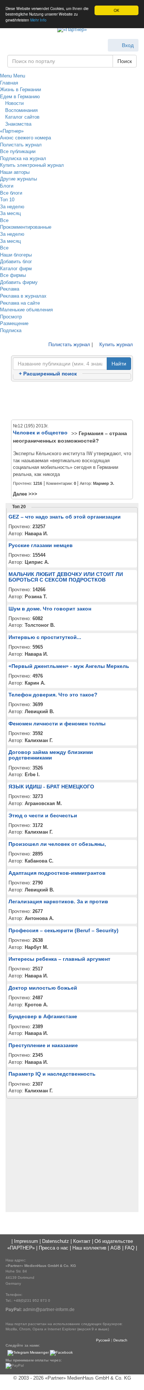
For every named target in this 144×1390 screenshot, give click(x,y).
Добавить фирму (19, 282)
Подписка (10, 330)
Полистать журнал (21, 145)
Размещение (14, 323)
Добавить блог (16, 261)
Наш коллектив (89, 1248)
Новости (14, 103)
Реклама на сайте (20, 303)
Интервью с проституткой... (44, 637)
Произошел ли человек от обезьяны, (57, 844)
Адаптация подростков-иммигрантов (57, 873)
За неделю (12, 206)
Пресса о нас (53, 1248)
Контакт (81, 1241)
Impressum (26, 1241)
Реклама (9, 289)
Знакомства (17, 124)
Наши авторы (15, 172)
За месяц (10, 213)
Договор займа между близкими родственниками (50, 755)
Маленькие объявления (26, 309)
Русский (103, 1340)
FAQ (129, 1248)
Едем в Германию (20, 96)
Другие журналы (18, 179)
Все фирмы (13, 275)
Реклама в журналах (23, 296)
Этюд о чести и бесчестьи (42, 815)
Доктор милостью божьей (42, 988)
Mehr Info (38, 20)
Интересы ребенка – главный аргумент (59, 959)
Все (4, 220)
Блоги (6, 186)
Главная (9, 83)
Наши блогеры (16, 255)
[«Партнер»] (72, 30)
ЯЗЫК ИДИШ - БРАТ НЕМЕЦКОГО (51, 787)
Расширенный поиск (48, 374)
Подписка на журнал (23, 158)
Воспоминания (21, 110)
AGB (115, 1248)
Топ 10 (7, 199)
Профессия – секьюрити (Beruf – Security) (63, 930)
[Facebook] (61, 1353)
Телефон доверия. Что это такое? (52, 695)
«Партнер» (12, 131)
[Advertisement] (72, 401)
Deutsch (120, 1340)
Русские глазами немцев (40, 545)
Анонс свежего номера (25, 137)
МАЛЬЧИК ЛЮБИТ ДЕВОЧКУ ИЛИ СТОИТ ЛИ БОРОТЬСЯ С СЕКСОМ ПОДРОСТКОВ (65, 577)
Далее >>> (25, 494)
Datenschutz (55, 1241)
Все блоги (11, 193)
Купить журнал (115, 344)
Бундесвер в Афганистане (42, 1016)
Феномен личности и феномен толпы (57, 724)
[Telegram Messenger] (28, 1353)
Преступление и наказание (43, 1045)
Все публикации (17, 151)
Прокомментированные (25, 227)
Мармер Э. (103, 483)
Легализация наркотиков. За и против (58, 901)
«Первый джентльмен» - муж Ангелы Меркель (68, 666)
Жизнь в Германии (20, 89)
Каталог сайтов (22, 117)
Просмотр (11, 317)
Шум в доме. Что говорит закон (49, 609)
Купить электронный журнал (32, 165)
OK (116, 10)
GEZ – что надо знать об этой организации (64, 517)
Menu (6, 76)
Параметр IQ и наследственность (52, 1074)
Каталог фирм (16, 268)
